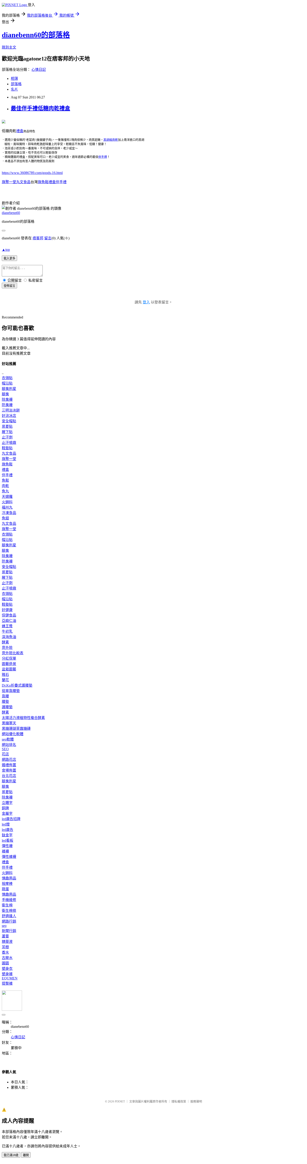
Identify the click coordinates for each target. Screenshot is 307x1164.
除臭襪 (7, 399)
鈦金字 (7, 835)
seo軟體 (8, 739)
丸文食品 (9, 453)
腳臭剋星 (9, 389)
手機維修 (9, 900)
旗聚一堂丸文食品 (16, 182)
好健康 (7, 610)
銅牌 (5, 808)
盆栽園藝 (9, 669)
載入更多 (9, 258)
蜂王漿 (7, 626)
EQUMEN (10, 978)
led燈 (6, 824)
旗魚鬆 (7, 464)
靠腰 (5, 696)
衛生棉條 (9, 911)
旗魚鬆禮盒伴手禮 (52, 182)
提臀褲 (7, 983)
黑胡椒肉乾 (110, 139)
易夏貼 (7, 426)
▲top (6, 249)
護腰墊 (7, 707)
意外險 (7, 648)
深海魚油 (9, 637)
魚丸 (5, 491)
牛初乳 (7, 631)
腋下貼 (7, 432)
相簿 (14, 78)
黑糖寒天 (9, 723)
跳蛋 (5, 889)
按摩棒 (7, 884)
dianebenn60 (11, 213)
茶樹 (5, 947)
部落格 (16, 84)
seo (4, 926)
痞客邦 (38, 238)
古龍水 (7, 958)
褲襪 (5, 851)
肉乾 (5, 486)
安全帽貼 (9, 421)
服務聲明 (196, 1101)
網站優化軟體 (12, 734)
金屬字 (7, 813)
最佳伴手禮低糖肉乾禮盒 (40, 108)
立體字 (7, 803)
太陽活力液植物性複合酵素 (23, 718)
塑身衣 (7, 968)
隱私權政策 (178, 1101)
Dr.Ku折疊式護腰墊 (17, 685)
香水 (5, 952)
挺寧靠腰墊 (11, 691)
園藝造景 (9, 664)
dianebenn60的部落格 (36, 35)
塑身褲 (7, 974)
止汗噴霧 (9, 443)
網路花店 (9, 759)
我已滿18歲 (11, 1155)
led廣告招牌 (11, 819)
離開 (26, 1155)
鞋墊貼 (7, 448)
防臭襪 (7, 405)
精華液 (7, 942)
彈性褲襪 (9, 857)
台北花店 (9, 776)
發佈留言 (9, 285)
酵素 (5, 642)
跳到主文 (9, 47)
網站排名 (9, 745)
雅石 (5, 675)
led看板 (7, 840)
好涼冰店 (9, 416)
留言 (47, 238)
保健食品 (9, 615)
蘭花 (5, 680)
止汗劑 (7, 437)
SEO (5, 749)
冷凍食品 (9, 513)
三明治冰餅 (11, 410)
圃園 (5, 963)
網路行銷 (9, 921)
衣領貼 (7, 378)
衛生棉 (7, 905)
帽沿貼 (7, 383)
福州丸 (7, 507)
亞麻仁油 (9, 621)
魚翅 (5, 518)
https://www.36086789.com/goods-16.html (32, 173)
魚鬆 (5, 480)
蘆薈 (5, 936)
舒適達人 (9, 916)
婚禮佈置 (9, 765)
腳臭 (5, 394)
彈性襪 (7, 846)
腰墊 (5, 701)
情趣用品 (9, 878)
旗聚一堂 (9, 459)
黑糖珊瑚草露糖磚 (16, 728)
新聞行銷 (9, 931)
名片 (14, 89)
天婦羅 (7, 497)
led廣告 (7, 830)
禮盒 (19, 131)
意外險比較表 (12, 653)
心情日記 (38, 69)
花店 (5, 754)
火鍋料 (7, 502)
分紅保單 (9, 658)
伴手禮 (102, 156)
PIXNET (120, 1101)
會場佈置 (9, 770)
